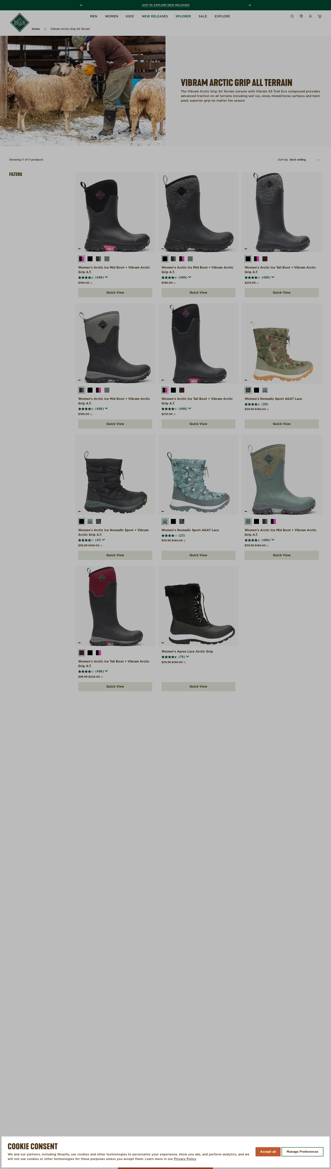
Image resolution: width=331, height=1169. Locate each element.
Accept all (268, 1151)
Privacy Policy (185, 1159)
